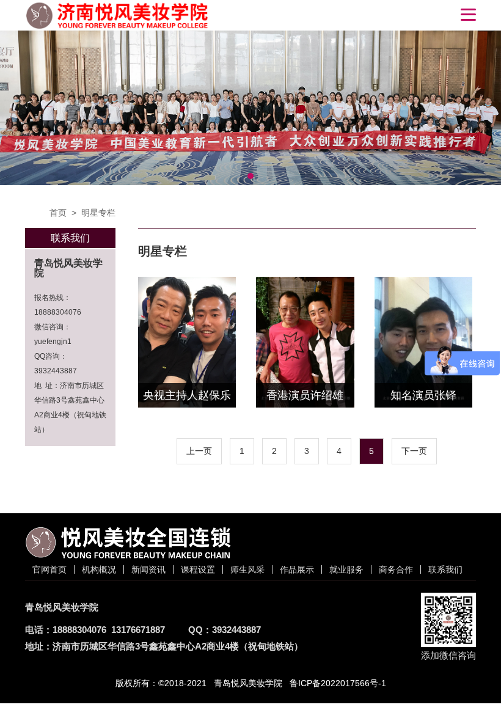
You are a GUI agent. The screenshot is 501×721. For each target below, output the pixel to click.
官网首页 (49, 569)
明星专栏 (98, 213)
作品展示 (297, 569)
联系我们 (445, 569)
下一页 (414, 451)
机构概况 (99, 569)
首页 (58, 213)
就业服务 (346, 569)
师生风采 (247, 569)
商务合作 (396, 569)
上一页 (199, 451)
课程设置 (198, 569)
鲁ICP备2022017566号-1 (338, 683)
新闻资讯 (148, 569)
